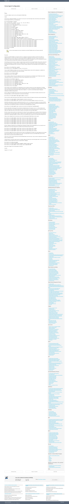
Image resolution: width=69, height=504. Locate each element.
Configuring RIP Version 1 (52, 104)
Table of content (34, 471)
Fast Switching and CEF (52, 189)
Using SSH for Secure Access (53, 73)
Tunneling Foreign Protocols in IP (53, 208)
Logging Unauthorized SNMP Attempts (54, 289)
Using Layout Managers (29, 497)
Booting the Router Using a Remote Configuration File (56, 15)
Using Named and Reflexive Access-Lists (54, 335)
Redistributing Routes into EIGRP (53, 123)
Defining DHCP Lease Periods (53, 348)
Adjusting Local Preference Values (53, 163)
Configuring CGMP (51, 394)
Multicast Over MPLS (51, 441)
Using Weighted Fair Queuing (53, 193)
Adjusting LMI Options (52, 178)
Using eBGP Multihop (51, 159)
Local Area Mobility (51, 411)
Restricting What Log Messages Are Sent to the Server (56, 314)
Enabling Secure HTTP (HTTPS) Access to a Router (55, 43)
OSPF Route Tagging (51, 149)
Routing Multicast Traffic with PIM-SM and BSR (55, 389)
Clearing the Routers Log (52, 309)
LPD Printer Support (51, 280)
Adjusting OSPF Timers (52, 151)
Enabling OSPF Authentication (53, 144)
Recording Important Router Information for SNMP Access (56, 285)
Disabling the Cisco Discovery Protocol (54, 40)
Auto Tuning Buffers (51, 38)
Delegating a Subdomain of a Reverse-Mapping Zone (12, 498)
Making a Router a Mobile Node (53, 414)
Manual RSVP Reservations (52, 198)
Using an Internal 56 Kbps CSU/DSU (53, 272)
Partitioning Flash (51, 23)
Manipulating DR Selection (52, 142)
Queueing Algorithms (51, 466)
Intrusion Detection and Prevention (53, 450)
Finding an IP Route (51, 89)
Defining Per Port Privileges (52, 76)
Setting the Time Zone (52, 234)
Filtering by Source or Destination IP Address (54, 326)
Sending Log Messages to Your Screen (54, 310)
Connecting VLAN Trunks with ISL (53, 278)
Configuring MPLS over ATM (52, 435)
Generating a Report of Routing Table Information (55, 51)
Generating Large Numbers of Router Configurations (55, 26)
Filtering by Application (52, 328)
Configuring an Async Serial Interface (53, 273)
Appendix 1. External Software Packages (54, 455)
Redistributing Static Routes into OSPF (54, 140)
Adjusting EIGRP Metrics (52, 126)
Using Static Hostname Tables (53, 44)
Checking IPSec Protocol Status (53, 218)
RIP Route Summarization (52, 117)
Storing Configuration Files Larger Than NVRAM (55, 16)
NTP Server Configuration (52, 249)
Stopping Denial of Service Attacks (53, 448)
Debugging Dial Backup (52, 229)
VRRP (50, 384)
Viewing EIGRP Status (52, 133)
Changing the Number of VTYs (53, 62)
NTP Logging (50, 247)
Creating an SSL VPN (52, 217)
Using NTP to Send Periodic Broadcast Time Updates (56, 239)
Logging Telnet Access (52, 70)
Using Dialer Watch (51, 225)
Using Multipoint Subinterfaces (53, 180)
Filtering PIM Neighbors (52, 391)
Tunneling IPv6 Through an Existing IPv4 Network (55, 428)
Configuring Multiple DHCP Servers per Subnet (55, 351)
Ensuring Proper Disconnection (53, 227)
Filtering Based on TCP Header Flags (54, 329)
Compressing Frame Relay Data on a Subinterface (55, 183)
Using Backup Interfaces (52, 224)
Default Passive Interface (52, 109)
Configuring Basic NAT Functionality (53, 358)
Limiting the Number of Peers (52, 243)
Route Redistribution (51, 426)
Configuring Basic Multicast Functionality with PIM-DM (56, 388)
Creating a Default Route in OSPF (53, 139)
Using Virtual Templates (52, 226)
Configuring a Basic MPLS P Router (53, 432)
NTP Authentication (51, 242)
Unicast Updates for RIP (52, 110)
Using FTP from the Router (52, 25)
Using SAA (50, 304)
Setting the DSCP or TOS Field (53, 190)
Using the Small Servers (52, 41)
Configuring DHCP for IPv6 (52, 421)
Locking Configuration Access (53, 32)
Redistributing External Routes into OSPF (54, 141)
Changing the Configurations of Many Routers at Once (56, 27)
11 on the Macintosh (49, 490)
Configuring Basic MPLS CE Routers (53, 434)
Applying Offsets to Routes (52, 111)
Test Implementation (28, 488)
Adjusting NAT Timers (51, 367)
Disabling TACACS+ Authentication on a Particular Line (56, 82)
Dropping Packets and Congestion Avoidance (55, 467)
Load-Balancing (51, 164)
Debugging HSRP (51, 382)
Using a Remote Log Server (52, 311)
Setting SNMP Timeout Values (53, 299)
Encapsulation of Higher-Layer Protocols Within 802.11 (54, 488)
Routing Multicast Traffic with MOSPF (53, 397)
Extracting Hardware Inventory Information (54, 28)
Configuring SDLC (51, 256)
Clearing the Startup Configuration (53, 17)
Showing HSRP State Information (53, 381)
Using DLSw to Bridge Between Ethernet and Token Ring (56, 254)
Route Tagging (51, 118)
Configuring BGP (51, 158)
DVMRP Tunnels (51, 399)
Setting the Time (51, 233)
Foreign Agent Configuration (52, 413)
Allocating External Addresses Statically (54, 360)
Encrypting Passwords (52, 57)
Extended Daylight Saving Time (53, 248)
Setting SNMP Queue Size (52, 298)
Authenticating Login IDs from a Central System (55, 79)
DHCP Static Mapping (52, 352)
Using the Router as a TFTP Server (53, 24)
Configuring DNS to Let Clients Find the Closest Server (13, 497)
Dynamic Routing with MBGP (52, 427)
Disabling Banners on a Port (52, 67)
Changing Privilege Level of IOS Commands (54, 74)
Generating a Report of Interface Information (54, 50)
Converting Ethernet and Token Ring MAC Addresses (56, 255)
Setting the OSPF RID (51, 143)
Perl (49, 456)
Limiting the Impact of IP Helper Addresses (54, 344)
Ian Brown (44, 479)
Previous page (13, 471)
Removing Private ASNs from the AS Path (54, 165)
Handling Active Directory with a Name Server (11, 499)
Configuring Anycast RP (52, 405)
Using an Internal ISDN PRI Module (53, 271)
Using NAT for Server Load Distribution (54, 365)
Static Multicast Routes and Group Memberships (55, 396)
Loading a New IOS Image (52, 18)
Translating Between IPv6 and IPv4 (53, 429)
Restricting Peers (51, 244)
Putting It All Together (51, 174)
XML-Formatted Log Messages (53, 322)
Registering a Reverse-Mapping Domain (10, 495)
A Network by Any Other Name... (51, 487)
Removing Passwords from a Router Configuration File (56, 59)
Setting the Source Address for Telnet (53, 71)
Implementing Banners (52, 66)
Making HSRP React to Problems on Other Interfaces (55, 375)
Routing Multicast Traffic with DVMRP (53, 398)
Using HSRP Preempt (52, 374)
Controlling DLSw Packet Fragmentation (54, 260)
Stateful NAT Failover (51, 366)
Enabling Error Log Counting (52, 321)
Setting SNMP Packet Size (52, 297)
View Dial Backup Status (52, 228)
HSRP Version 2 (51, 383)
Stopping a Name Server (8, 496)
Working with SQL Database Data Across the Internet (12, 492)
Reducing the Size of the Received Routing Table (55, 167)
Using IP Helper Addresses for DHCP (53, 343)
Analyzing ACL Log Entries (52, 334)
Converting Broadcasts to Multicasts (53, 406)
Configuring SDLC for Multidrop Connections (54, 257)
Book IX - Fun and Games (29, 498)
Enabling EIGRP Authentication (53, 128)
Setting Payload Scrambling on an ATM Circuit (55, 275)
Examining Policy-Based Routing (53, 97)
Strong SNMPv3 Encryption (52, 303)
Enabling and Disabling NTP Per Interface (54, 241)
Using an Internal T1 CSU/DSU (53, 270)
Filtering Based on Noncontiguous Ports (54, 338)
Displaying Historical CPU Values (53, 48)
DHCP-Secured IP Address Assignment (54, 353)
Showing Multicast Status (52, 407)
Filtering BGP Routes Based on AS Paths (54, 166)
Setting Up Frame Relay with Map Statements (55, 179)
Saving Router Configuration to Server (54, 14)
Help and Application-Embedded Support (52, 500)
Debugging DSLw (51, 265)
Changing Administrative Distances (53, 98)
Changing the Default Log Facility (53, 313)
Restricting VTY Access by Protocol (53, 64)
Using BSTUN (51, 259)
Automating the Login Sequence (53, 72)
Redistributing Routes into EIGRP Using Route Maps (55, 124)
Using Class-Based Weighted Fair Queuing (54, 194)
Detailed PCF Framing (49, 489)
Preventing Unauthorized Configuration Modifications (56, 293)
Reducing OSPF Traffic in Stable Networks (54, 152)
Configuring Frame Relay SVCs (53, 181)
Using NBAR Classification (52, 195)
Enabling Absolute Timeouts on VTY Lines (54, 65)
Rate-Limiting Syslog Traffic (52, 320)
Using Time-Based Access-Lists (53, 337)
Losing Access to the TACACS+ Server (54, 81)
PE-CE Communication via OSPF (53, 437)
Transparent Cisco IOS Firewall (53, 447)
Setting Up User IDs (51, 56)
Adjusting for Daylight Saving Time (53, 235)
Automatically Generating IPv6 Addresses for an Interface (56, 419)
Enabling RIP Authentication (52, 116)
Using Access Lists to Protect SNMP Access (54, 288)
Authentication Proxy (51, 452)
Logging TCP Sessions (52, 333)
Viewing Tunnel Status (52, 210)
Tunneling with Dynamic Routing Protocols (54, 209)
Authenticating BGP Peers (52, 171)
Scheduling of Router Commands (53, 47)
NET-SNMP (50, 458)
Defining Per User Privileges (52, 75)
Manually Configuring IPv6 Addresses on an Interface (56, 420)
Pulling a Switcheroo (28, 495)
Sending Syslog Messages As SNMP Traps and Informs (56, 296)
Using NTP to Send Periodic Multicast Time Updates (55, 240)
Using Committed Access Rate (53, 201)
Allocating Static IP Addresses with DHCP (54, 349)
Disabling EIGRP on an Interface (53, 125)
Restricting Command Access (52, 80)
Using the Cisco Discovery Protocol (53, 39)
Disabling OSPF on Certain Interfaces (54, 147)
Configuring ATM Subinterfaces (53, 274)
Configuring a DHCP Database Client (54, 350)
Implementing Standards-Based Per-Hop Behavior (55, 202)
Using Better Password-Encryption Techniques (55, 58)
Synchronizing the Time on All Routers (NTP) (54, 236)
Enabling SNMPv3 (51, 302)
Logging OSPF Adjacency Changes (53, 150)
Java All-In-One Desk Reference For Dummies (32, 493)
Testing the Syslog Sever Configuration (54, 317)
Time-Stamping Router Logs (52, 232)
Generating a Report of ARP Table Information (55, 52)
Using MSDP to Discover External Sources (54, 404)
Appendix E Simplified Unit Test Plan (31, 491)
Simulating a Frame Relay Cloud (53, 182)
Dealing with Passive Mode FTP (53, 336)
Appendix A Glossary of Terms (30, 490)
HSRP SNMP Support (52, 379)
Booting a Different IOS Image (53, 19)
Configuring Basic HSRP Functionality (54, 373)
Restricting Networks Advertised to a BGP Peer (55, 162)
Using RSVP (50, 197)
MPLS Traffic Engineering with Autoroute (54, 440)
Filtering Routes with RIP (52, 105)
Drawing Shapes (27, 499)
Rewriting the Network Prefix (52, 364)
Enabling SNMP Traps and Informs (53, 295)
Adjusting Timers (51, 112)
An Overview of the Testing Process (30, 487)
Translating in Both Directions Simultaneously (55, 363)
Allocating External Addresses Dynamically (54, 359)
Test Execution (27, 489)
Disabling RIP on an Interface (52, 108)
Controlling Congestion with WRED (53, 196)
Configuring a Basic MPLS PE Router (53, 433)
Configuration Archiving (52, 31)
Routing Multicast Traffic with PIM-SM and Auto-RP (55, 390)
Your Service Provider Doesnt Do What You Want (55, 442)
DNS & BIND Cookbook (8, 493)
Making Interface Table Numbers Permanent (54, 294)
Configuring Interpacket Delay (53, 113)
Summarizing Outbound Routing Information (54, 168)
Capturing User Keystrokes (52, 83)
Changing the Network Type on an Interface (54, 148)
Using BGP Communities (52, 172)
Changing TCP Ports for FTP (52, 368)
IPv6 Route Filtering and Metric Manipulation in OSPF (56, 425)
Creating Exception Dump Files (53, 49)
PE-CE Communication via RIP (53, 436)
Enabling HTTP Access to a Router (53, 42)
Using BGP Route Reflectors (52, 173)
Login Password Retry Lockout (53, 451)
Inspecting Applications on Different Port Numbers (55, 449)
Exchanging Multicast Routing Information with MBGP (56, 403)
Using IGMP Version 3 (52, 395)
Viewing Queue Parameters (52, 204)
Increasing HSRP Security (52, 380)
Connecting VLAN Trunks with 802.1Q (54, 279)
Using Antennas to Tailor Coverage (51, 491)
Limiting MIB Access (51, 290)
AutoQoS (50, 203)
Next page (55, 471)
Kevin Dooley (40, 479)
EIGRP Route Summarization (52, 129)
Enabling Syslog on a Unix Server (53, 312)
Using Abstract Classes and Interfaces (31, 496)
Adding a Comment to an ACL (53, 327)
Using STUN (50, 258)
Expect (50, 457)
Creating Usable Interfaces (50, 495)
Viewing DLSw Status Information (53, 263)
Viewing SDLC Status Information (53, 264)
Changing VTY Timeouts (52, 63)
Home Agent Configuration (52, 412)
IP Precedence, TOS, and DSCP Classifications (55, 465)
